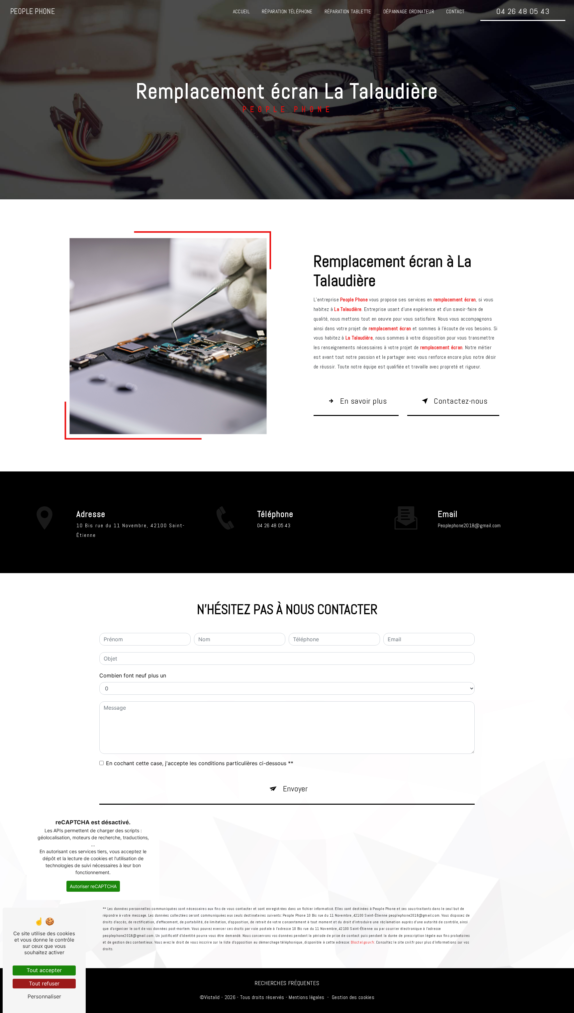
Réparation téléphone (287, 11)
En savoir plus (363, 401)
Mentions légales (306, 997)
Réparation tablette (348, 11)
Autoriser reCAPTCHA (93, 886)
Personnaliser (44, 996)
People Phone (32, 11)
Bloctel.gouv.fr (362, 942)
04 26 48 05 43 (522, 11)
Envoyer (295, 788)
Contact (455, 11)
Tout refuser (44, 983)
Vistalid (212, 997)
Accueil (241, 11)
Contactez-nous (460, 401)
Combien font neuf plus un (132, 675)
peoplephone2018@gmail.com (469, 525)
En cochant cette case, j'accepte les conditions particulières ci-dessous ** (199, 763)
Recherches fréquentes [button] (287, 983)
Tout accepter (44, 970)
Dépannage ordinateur (408, 11)
